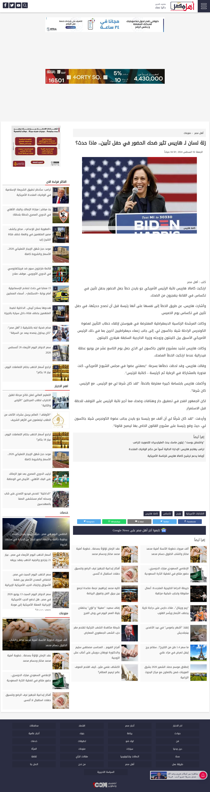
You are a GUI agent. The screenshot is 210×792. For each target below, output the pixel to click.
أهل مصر (192, 282)
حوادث (177, 733)
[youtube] (18, 5)
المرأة (34, 749)
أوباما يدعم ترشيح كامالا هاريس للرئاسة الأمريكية (175, 455)
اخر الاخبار (177, 726)
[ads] (105, 25)
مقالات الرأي (82, 756)
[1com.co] (105, 785)
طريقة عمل (177, 764)
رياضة (129, 733)
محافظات (34, 726)
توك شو (130, 741)
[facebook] (6, 5)
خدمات (34, 741)
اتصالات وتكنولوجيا (129, 756)
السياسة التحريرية (105, 772)
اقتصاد (82, 726)
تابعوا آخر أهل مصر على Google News (137, 530)
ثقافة (34, 756)
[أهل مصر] (182, 6)
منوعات (81, 749)
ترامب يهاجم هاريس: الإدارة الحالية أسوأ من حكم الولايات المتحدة (166, 449)
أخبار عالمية (34, 733)
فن (177, 741)
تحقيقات (82, 741)
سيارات (129, 749)
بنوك (82, 733)
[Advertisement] (139, 255)
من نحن (82, 764)
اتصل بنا (34, 764)
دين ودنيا (177, 749)
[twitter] (12, 5)
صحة (177, 756)
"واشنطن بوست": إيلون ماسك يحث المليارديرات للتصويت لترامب (168, 442)
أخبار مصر (129, 726)
